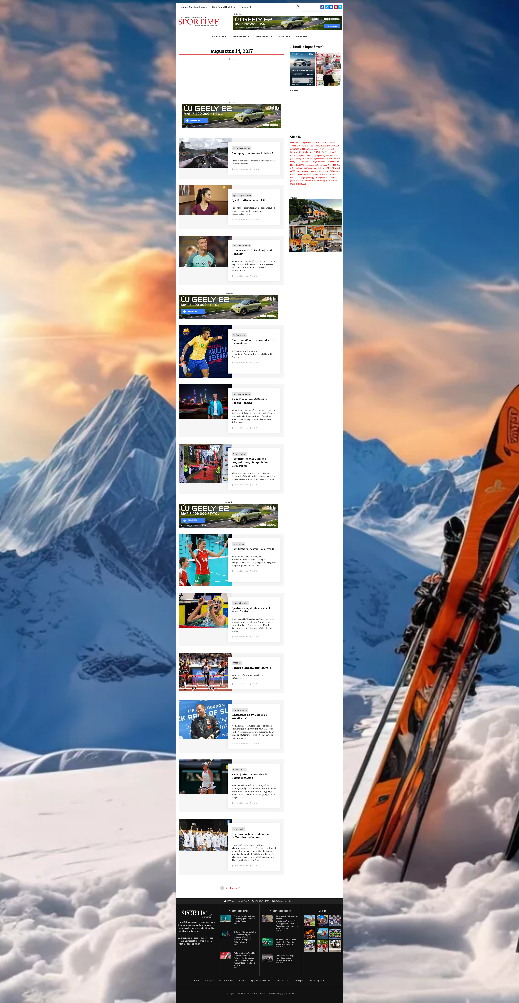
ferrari (329, 205)
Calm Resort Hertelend (223, 7)
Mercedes (297, 221)
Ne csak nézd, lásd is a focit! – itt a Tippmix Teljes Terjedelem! (286, 942)
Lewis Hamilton (303, 218)
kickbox (310, 215)
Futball (312, 208)
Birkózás (324, 202)
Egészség (284, 36)
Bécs (335, 202)
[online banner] (315, 282)
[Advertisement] (231, 79)
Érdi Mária (322, 237)
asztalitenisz (297, 199)
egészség (297, 205)
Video (295, 234)
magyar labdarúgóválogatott (326, 218)
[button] (298, 6)
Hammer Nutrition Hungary (193, 7)
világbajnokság (309, 234)
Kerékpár (209, 980)
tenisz (305, 231)
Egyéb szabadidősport (261, 980)
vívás (299, 237)
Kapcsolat (246, 7)
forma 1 (298, 208)
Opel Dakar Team (327, 221)
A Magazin (218, 36)
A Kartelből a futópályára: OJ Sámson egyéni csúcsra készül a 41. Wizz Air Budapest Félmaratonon (245, 937)
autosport (322, 199)
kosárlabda (323, 215)
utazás (331, 231)
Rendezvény (314, 225)
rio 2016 (328, 224)
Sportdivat (262, 36)
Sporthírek (239, 36)
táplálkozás (318, 231)
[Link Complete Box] (231, 158)
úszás (300, 240)
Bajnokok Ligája (310, 202)
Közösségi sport (317, 980)
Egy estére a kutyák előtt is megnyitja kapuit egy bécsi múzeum (245, 918)
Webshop (301, 36)
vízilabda (310, 237)
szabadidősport (325, 227)
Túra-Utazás (283, 980)
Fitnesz (242, 980)
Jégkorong (323, 212)
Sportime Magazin (304, 228)
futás (324, 208)
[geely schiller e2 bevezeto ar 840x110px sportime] (287, 22)
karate (299, 215)
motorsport (311, 221)
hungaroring (308, 212)
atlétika (310, 199)
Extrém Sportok (226, 980)
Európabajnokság (314, 205)
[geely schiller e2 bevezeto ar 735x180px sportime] (231, 116)
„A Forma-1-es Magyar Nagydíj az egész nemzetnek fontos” (286, 958)
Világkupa (323, 234)
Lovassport (299, 980)
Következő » (236, 888)
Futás (196, 980)
